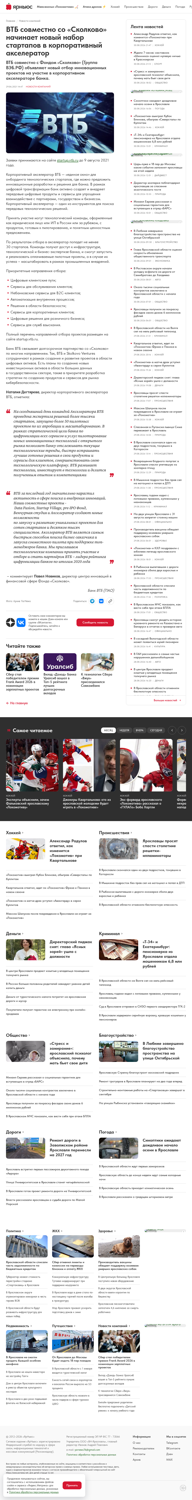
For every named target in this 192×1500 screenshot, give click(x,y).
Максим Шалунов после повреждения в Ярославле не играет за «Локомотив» (158, 411)
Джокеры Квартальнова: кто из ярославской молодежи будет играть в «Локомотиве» (87, 803)
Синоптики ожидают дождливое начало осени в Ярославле (155, 102)
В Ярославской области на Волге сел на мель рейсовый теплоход (156, 329)
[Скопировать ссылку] (110, 601)
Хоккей (115, 6)
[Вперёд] (182, 730)
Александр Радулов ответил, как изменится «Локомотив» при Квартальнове (155, 37)
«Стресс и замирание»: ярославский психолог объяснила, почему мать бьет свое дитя (157, 75)
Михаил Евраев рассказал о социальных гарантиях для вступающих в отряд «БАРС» (153, 205)
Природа (160, 194)
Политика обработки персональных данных (91, 1454)
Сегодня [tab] (156, 730)
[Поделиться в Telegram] (92, 601)
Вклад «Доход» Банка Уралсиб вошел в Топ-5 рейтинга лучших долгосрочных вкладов (116, 1379)
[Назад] (172, 730)
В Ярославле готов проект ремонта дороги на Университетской (48, 1191)
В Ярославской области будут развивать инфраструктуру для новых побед (24, 1312)
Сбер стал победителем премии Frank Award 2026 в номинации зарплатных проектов (116, 1362)
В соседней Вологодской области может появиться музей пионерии (156, 640)
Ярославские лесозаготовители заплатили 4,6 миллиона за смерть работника (118, 1308)
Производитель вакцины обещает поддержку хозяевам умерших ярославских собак (156, 533)
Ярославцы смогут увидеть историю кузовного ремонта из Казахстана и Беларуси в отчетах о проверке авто (158, 623)
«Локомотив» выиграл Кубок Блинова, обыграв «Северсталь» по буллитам (157, 119)
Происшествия (133, 6)
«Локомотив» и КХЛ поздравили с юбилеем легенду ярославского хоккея (156, 551)
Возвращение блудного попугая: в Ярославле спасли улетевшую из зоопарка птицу (156, 464)
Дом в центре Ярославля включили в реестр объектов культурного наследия (26, 1387)
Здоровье (161, 540)
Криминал (161, 146)
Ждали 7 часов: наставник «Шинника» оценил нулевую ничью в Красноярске (157, 56)
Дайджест (160, 175)
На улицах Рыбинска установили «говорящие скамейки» (137, 1103)
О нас (137, 1442)
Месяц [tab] (108, 730)
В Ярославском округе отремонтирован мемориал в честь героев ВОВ (26, 1296)
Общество (161, 82)
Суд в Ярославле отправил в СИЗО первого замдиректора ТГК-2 (142, 1006)
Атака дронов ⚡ (94, 6)
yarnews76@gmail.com (87, 1449)
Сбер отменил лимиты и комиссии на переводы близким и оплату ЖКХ (68, 1265)
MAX (169, 1459)
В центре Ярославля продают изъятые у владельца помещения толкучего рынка (155, 672)
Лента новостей (147, 26)
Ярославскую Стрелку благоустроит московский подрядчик (139, 1072)
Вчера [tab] (139, 730)
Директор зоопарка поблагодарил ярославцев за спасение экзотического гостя (157, 186)
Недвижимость (17, 1326)
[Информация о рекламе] (180, 92)
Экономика (162, 261)
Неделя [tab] (124, 730)
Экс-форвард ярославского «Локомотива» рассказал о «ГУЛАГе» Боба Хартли (141, 803)
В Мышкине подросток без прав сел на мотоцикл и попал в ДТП (158, 481)
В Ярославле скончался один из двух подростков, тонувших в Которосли (155, 446)
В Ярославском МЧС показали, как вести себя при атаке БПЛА (157, 606)
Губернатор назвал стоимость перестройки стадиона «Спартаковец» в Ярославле (23, 1281)
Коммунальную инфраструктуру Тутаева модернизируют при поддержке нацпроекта (70, 1281)
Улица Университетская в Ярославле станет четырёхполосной (48, 1182)
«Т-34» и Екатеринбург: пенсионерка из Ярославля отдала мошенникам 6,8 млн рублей (157, 138)
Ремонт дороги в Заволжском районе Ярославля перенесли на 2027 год (70, 1147)
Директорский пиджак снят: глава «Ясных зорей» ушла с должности (156, 379)
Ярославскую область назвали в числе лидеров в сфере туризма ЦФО (70, 1399)
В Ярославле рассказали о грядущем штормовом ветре (136, 1197)
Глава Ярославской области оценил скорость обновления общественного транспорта (158, 253)
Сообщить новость (95, 622)
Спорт (158, 64)
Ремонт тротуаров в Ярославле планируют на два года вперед (140, 1081)
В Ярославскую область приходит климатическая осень (136, 1188)
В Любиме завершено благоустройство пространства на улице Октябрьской (157, 234)
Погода (180, 6)
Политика (160, 597)
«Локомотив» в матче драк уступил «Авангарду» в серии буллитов (157, 363)
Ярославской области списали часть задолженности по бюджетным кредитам (154, 589)
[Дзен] (10, 622)
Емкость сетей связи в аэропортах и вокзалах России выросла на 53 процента (72, 1384)
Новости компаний (29, 20)
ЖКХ (56, 1231)
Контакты (139, 1454)
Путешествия (62, 1326)
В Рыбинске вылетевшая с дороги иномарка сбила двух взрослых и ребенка (156, 570)
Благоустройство (166, 242)
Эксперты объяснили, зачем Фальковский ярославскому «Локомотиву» (27, 803)
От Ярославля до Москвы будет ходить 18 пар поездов (71, 1358)
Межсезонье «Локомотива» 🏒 (57, 6)
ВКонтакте (173, 1448)
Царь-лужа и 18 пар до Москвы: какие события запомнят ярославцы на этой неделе (158, 167)
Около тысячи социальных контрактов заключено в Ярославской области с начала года (155, 292)
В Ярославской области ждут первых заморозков (131, 1166)
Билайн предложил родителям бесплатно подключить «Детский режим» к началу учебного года (117, 1406)
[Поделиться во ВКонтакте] (101, 601)
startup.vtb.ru (67, 160)
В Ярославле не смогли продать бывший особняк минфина (23, 1360)
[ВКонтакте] (21, 622)
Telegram (172, 1442)
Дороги (153, 6)
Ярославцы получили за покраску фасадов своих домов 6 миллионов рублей (157, 312)
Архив (137, 1459)
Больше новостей (165, 700)
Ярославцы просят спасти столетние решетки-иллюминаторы (157, 394)
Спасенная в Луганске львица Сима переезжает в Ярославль (158, 428)
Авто (158, 279)
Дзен (169, 1454)
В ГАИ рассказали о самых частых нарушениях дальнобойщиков (156, 655)
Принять (72, 1485)
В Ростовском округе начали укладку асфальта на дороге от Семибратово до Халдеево (154, 272)
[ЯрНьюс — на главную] (19, 6)
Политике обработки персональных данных (33, 1492)
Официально (163, 522)
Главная (10, 20)
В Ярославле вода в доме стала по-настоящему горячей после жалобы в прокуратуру (72, 1296)
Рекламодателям (143, 1448)
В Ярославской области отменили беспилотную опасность (156, 689)
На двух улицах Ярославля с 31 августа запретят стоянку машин (156, 515)
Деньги (166, 6)
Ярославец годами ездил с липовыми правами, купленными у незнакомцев (156, 498)
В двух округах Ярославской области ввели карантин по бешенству (114, 1292)
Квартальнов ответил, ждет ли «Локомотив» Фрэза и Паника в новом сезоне (155, 347)
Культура (159, 646)
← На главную (17, 703)
